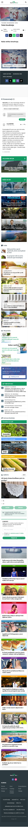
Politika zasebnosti (9, 809)
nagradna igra (17, 74)
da (3, 500)
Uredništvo (15, 799)
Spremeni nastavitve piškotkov (14, 806)
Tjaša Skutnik (7, 74)
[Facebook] (6, 35)
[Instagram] (16, 779)
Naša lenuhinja (7, 76)
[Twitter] (10, 35)
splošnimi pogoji (15, 533)
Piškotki (18, 803)
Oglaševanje (6, 799)
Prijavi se (22, 119)
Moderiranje (10, 803)
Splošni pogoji (21, 809)
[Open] (3, 2)
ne (3, 503)
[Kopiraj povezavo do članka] (21, 35)
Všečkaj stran (15, 376)
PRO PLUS (22, 799)
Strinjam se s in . (14, 533)
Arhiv (24, 474)
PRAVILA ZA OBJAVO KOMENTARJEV (11, 108)
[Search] (26, 2)
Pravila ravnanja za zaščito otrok (14, 813)
